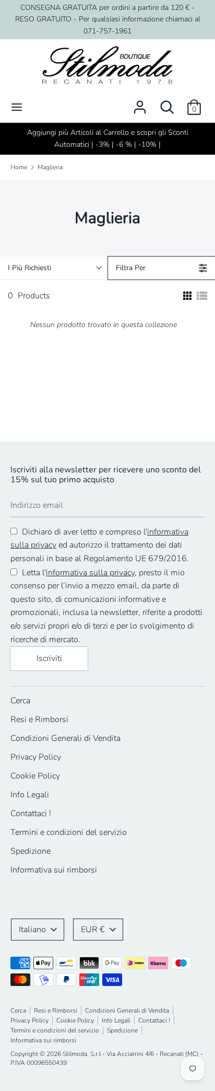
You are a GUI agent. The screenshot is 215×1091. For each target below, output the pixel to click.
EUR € (93, 929)
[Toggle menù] (16, 107)
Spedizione (30, 851)
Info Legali (29, 794)
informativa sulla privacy (90, 572)
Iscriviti (49, 658)
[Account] (139, 103)
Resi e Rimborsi (39, 719)
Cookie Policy (35, 776)
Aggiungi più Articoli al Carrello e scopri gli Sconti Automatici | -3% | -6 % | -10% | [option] (107, 138)
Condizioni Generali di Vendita (65, 738)
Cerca (20, 700)
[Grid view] (186, 296)
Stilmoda (75, 1054)
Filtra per (131, 268)
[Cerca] (167, 103)
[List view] (202, 296)
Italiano (32, 929)
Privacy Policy (35, 757)
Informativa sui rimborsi (53, 870)
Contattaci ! (30, 813)
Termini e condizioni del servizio (68, 832)
